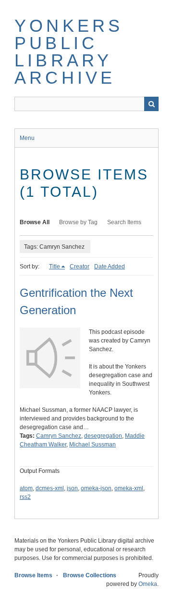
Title (54, 266)
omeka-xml (128, 488)
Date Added (109, 266)
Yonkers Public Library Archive (68, 52)
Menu (27, 138)
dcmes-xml (50, 488)
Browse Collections (89, 575)
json (72, 488)
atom (26, 488)
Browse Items (33, 575)
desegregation (103, 435)
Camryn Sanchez (58, 435)
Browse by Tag (78, 222)
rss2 (25, 497)
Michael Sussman (92, 444)
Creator (79, 266)
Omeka (147, 584)
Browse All (34, 222)
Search (151, 104)
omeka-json (96, 488)
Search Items (124, 222)
